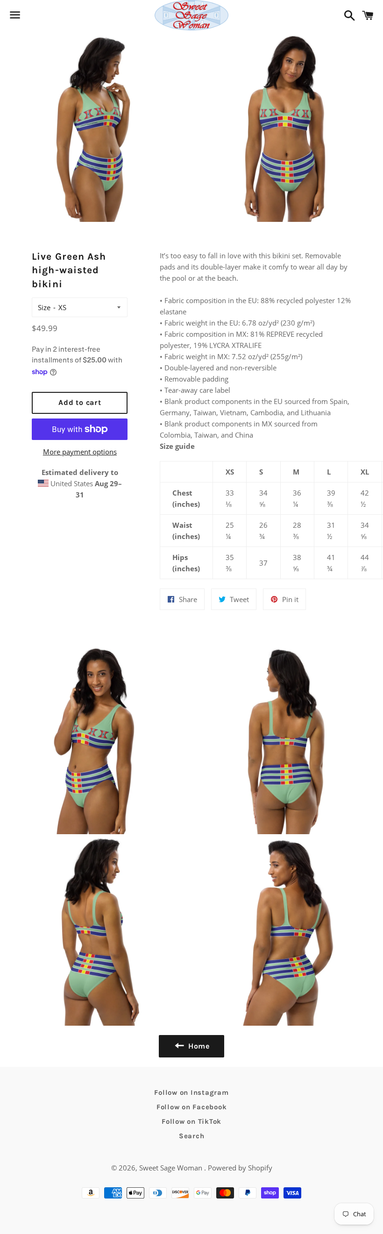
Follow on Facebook (191, 1107)
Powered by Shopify (240, 1167)
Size (44, 307)
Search (192, 1136)
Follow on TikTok (191, 1121)
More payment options (80, 451)
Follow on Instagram (191, 1092)
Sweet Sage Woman (171, 1167)
